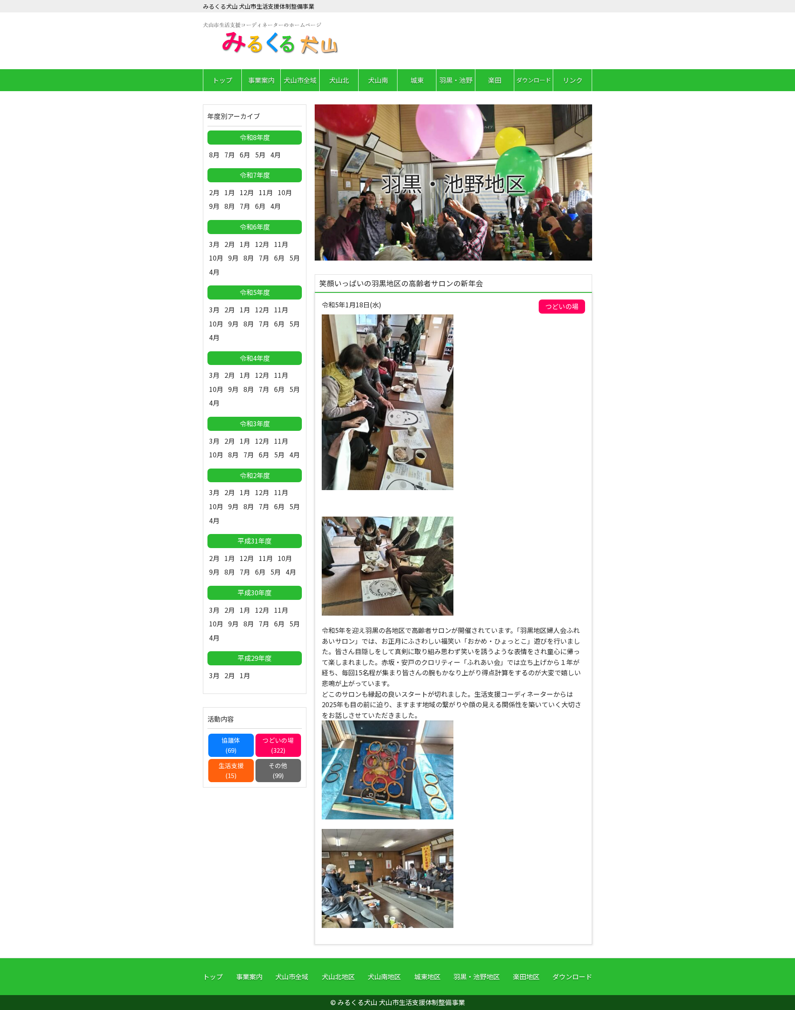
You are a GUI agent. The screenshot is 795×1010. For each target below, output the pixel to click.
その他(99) (278, 770)
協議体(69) (231, 745)
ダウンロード (533, 80)
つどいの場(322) (278, 745)
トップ (222, 80)
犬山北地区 (338, 976)
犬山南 (378, 80)
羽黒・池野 (455, 80)
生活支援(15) (231, 770)
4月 (275, 154)
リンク (573, 80)
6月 (245, 154)
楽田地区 (526, 976)
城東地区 (427, 976)
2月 (214, 192)
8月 (214, 154)
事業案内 (261, 80)
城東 (417, 80)
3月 (214, 244)
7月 (229, 154)
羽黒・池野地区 (476, 976)
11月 (266, 192)
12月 (247, 192)
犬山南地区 (384, 976)
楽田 (494, 80)
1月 (229, 192)
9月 (214, 206)
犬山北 (339, 80)
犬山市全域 (300, 80)
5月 (260, 154)
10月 (285, 192)
